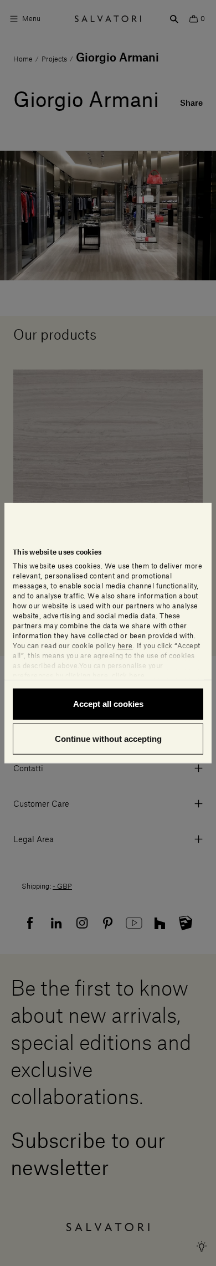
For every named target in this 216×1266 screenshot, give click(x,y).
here (125, 645)
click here (128, 675)
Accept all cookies (108, 703)
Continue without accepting (108, 739)
